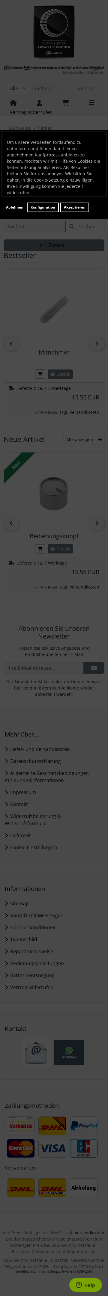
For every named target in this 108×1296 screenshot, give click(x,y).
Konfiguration (43, 207)
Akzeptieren (75, 207)
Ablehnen (14, 207)
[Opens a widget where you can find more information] (85, 1285)
